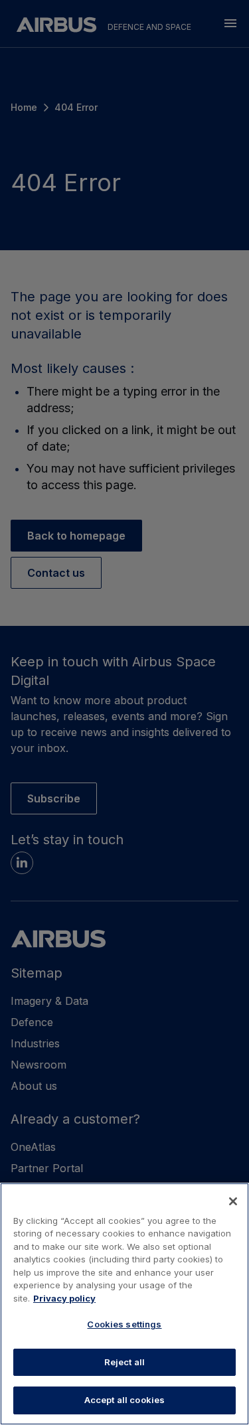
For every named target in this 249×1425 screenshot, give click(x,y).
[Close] (233, 1201)
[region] (124, 1304)
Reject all (124, 1362)
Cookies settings (124, 1324)
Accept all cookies (124, 1399)
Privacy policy (64, 1298)
